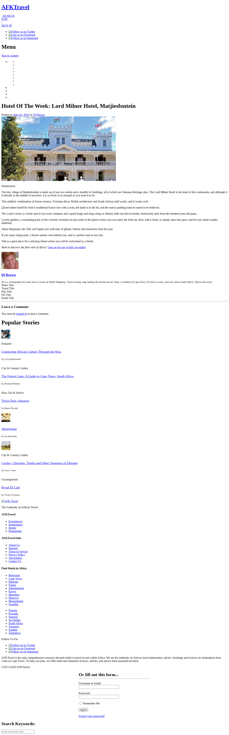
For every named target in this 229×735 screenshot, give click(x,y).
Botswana (14, 575)
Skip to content (9, 55)
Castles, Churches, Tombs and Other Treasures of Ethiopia (39, 463)
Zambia (13, 629)
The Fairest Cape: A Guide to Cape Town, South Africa (37, 376)
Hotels (12, 527)
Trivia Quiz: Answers (15, 401)
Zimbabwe (15, 633)
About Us (14, 545)
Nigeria (13, 610)
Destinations (16, 524)
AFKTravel (15, 7)
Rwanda (13, 613)
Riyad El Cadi (10, 487)
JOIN (4, 19)
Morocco (14, 597)
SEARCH (7, 15)
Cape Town (15, 578)
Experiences (15, 521)
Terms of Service (18, 551)
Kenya (12, 591)
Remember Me (91, 703)
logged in (21, 313)
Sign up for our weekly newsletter (67, 247)
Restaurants (15, 531)
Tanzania (14, 626)
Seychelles (15, 620)
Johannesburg (16, 588)
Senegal (13, 616)
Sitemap (13, 548)
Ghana (12, 584)
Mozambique (16, 601)
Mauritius (14, 594)
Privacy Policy (17, 554)
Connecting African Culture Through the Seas (31, 351)
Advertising (9, 429)
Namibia (13, 604)
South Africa (16, 623)
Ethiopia (13, 581)
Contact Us (15, 561)
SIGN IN (6, 25)
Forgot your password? (92, 716)
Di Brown (39, 114)
